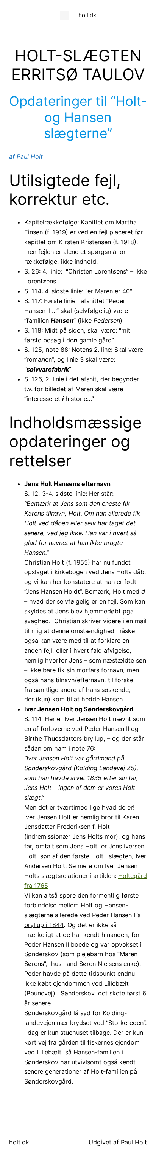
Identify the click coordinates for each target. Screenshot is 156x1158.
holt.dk (87, 15)
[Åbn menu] (64, 15)
